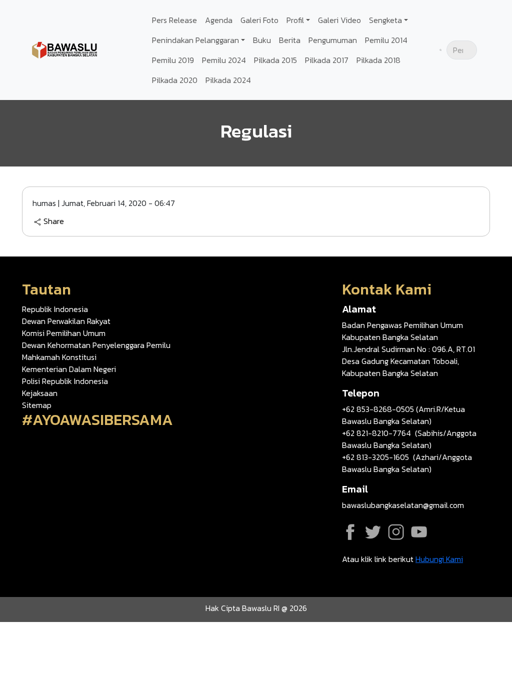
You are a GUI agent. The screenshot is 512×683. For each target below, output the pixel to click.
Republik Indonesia (55, 309)
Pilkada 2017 (326, 60)
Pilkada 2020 (175, 80)
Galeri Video (339, 20)
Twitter (373, 532)
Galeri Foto (259, 20)
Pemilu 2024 (224, 60)
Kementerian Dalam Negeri (69, 369)
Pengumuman (332, 40)
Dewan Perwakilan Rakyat (66, 321)
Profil (295, 20)
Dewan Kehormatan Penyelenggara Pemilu (96, 345)
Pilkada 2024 (228, 80)
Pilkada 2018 (378, 60)
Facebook (350, 532)
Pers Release (174, 20)
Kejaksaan (40, 393)
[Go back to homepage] (65, 49)
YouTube (419, 532)
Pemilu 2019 (173, 60)
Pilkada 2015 (275, 60)
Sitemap (37, 405)
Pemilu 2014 (386, 40)
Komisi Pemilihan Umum (64, 333)
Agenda (218, 20)
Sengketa (385, 20)
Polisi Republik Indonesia (65, 381)
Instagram (396, 532)
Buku (262, 40)
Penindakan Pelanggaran (195, 40)
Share (54, 221)
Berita (289, 40)
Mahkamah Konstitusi (59, 357)
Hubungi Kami (439, 559)
